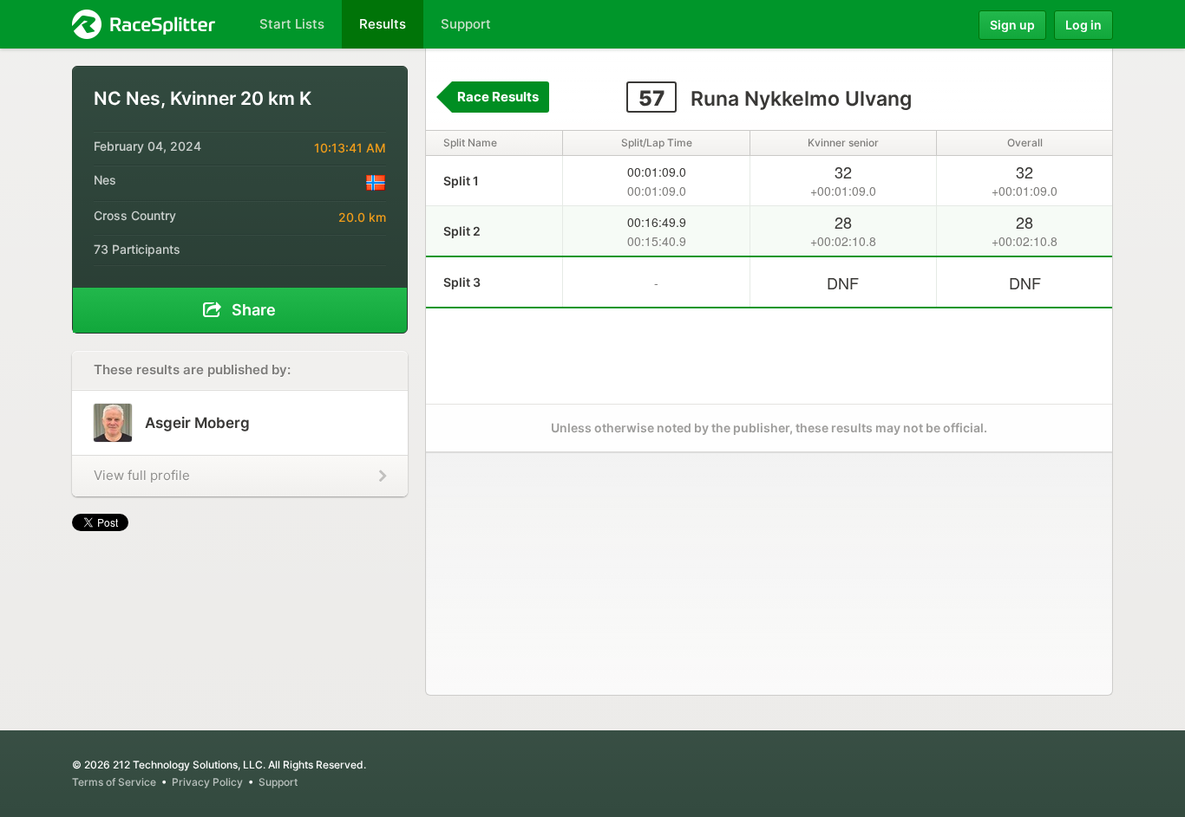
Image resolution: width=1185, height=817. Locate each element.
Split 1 (461, 180)
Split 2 (462, 231)
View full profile (142, 475)
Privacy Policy (207, 781)
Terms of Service (114, 781)
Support (278, 781)
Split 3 (462, 282)
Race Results (498, 96)
